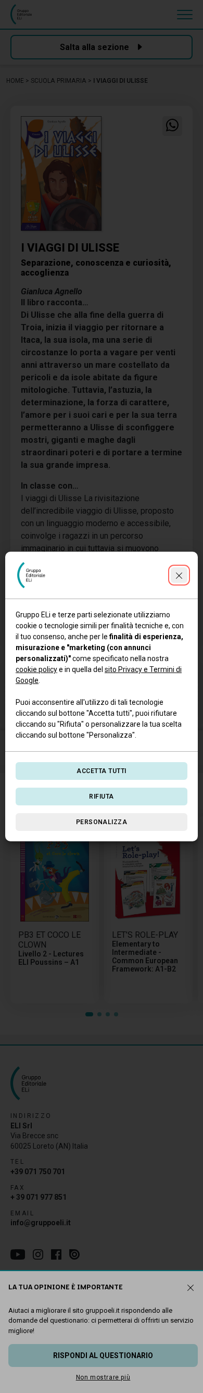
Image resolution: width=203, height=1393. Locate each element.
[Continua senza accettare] (179, 575)
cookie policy (36, 669)
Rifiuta (101, 796)
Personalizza (102, 822)
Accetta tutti (101, 771)
